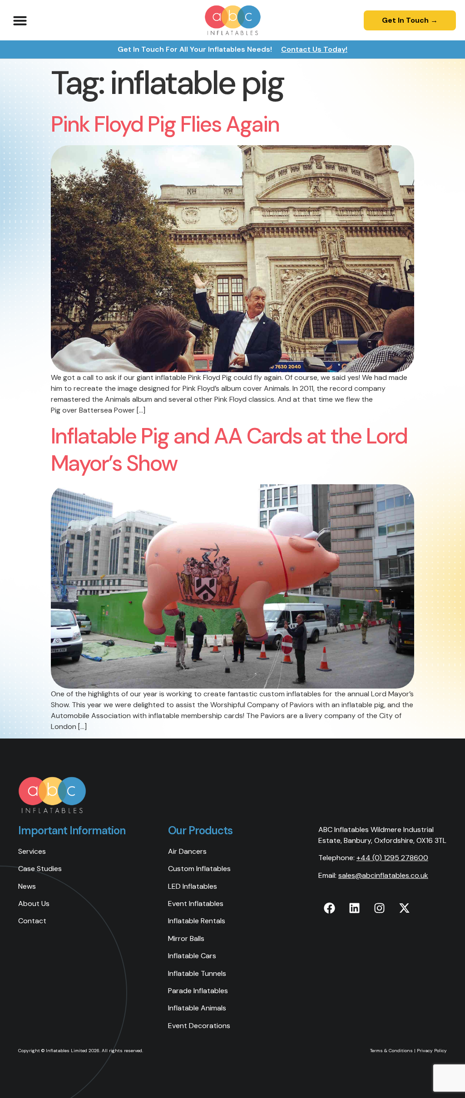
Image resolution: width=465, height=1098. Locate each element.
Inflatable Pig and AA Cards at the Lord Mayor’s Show (229, 450)
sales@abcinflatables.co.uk (383, 875)
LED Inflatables (192, 886)
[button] (20, 20)
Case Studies (40, 868)
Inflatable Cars (192, 955)
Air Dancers (187, 851)
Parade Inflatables (198, 990)
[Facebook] (329, 907)
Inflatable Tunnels (197, 973)
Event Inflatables (195, 903)
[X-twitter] (404, 907)
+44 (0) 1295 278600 (392, 857)
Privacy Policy (432, 1051)
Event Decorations (199, 1025)
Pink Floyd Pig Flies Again (165, 124)
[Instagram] (379, 907)
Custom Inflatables (199, 868)
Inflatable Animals (197, 1008)
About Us (33, 903)
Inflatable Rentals (196, 921)
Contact (32, 921)
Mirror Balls (186, 938)
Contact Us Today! (314, 49)
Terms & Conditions (391, 1051)
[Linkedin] (354, 907)
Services (32, 851)
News (27, 886)
